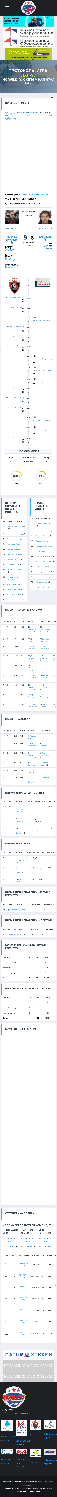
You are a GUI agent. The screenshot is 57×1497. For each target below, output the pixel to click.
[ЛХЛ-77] (28, 54)
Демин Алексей (16, 326)
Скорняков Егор (14, 595)
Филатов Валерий (15, 584)
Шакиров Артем (15, 298)
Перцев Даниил (41, 382)
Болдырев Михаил (43, 531)
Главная (28, 83)
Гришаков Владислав (16, 526)
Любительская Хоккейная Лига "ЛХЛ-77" (20, 1482)
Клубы (35, 1488)
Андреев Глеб (25, 194)
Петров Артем (42, 541)
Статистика (22, 1491)
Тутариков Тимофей (15, 600)
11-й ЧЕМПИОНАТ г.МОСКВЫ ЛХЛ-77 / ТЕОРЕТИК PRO (10, 115)
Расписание (34, 1491)
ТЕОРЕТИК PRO (23, 1265)
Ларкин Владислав (43, 359)
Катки (42, 1488)
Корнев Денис (11, 267)
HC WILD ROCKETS (18, 79)
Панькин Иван (42, 582)
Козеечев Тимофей (43, 523)
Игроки (28, 1488)
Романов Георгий (40, 194)
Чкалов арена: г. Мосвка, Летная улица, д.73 (29, 114)
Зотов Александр (10, 259)
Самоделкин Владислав (12, 578)
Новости (19, 1488)
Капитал (46, 79)
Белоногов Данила (43, 370)
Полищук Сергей (43, 572)
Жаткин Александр (15, 534)
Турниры (9, 1488)
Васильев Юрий (42, 577)
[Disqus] (28, 1075)
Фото (49, 1488)
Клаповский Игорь (44, 556)
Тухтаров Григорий (9, 250)
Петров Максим (45, 228)
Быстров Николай (12, 265)
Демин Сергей (12, 228)
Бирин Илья (41, 551)
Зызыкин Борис (42, 567)
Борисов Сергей (48, 247)
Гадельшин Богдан (15, 549)
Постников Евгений (15, 570)
